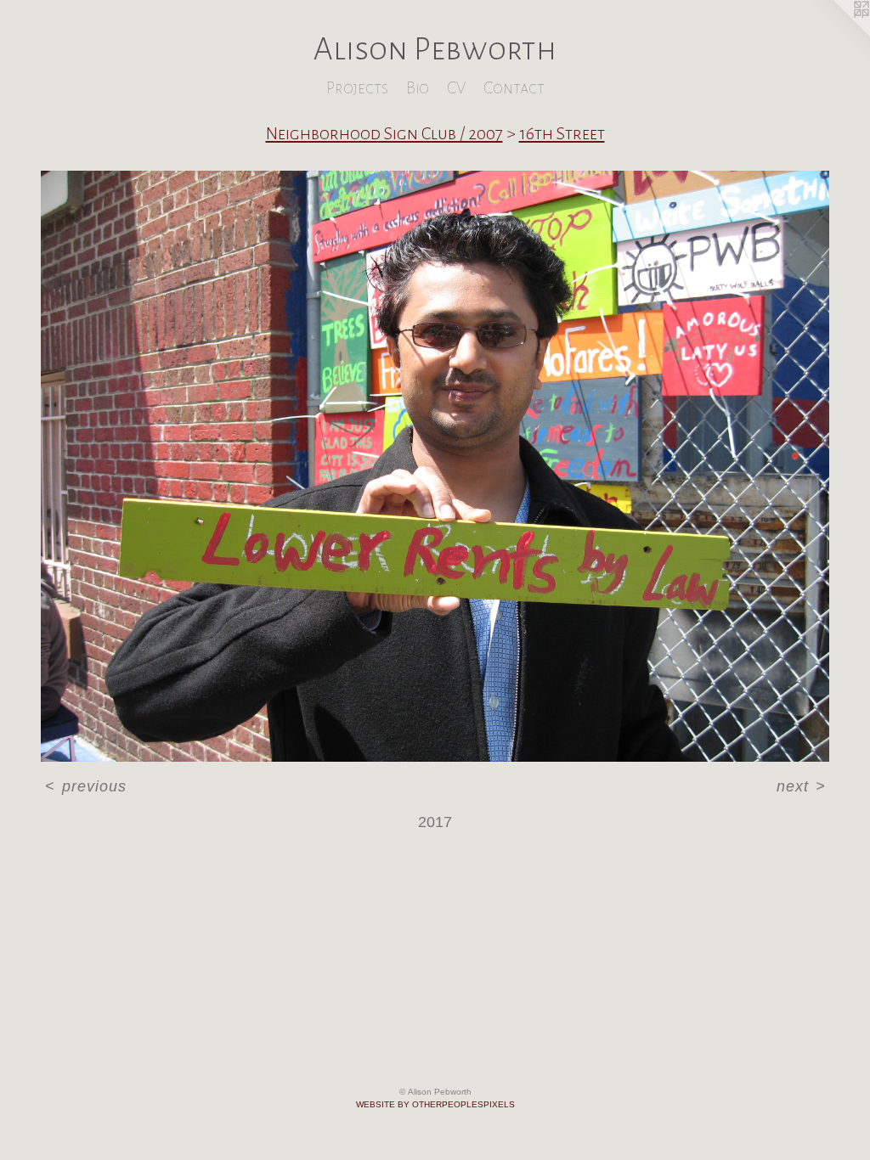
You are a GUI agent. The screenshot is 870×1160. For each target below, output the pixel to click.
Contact (514, 88)
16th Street (562, 133)
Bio (417, 88)
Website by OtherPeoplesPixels (435, 1104)
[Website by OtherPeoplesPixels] (836, 34)
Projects (357, 88)
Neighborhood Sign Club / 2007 (384, 133)
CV (456, 88)
